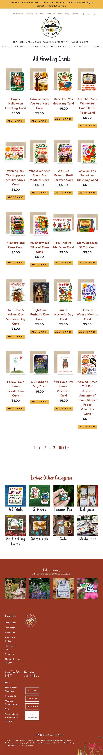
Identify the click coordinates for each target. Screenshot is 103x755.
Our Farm (10, 628)
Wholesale (40, 14)
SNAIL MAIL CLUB (30, 42)
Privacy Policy (69, 743)
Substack (9, 654)
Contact (75, 14)
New (15, 42)
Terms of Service (27, 745)
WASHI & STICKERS (55, 42)
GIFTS (67, 47)
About (60, 14)
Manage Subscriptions (11, 702)
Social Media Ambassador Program (11, 717)
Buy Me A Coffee (10, 639)
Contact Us (10, 696)
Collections (82, 47)
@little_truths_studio (62, 574)
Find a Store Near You (11, 689)
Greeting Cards (13, 47)
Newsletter (18, 14)
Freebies (29, 14)
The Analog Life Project (44, 47)
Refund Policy (12, 745)
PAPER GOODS (80, 42)
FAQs (7, 683)
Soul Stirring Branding (45, 740)
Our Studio (10, 623)
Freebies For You (11, 647)
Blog (67, 14)
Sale (98, 47)
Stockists (51, 14)
